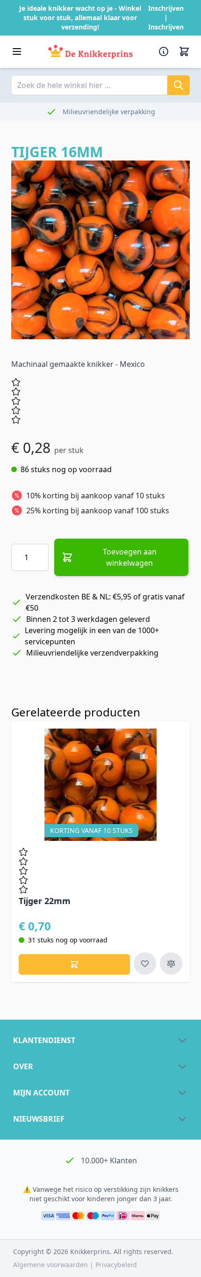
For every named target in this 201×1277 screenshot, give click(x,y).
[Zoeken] (178, 85)
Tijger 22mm (45, 900)
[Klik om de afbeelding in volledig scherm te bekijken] (100, 250)
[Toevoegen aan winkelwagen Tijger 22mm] (74, 964)
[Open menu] (16, 51)
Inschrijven (166, 8)
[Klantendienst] (164, 51)
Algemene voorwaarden (51, 1264)
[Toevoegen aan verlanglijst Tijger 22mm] (145, 963)
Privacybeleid (116, 1264)
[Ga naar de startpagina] (90, 51)
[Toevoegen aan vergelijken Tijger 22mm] (171, 963)
